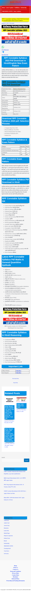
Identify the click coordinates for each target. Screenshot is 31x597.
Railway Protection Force (19, 89)
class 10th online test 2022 (20, 405)
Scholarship (23, 7)
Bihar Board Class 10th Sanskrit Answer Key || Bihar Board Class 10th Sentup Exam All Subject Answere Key (9, 435)
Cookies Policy (15, 575)
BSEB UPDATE (15, 2)
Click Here (18, 371)
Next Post (15, 382)
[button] (15, 49)
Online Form (7, 538)
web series (6, 553)
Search (3, 457)
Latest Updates (10, 7)
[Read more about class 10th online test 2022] (22, 399)
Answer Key (7, 443)
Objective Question (8, 535)
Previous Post (15, 378)
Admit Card (6, 523)
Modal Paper (7, 533)
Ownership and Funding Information (15, 581)
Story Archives (17, 11)
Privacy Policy (15, 573)
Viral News (6, 551)
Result (5, 541)
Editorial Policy (15, 579)
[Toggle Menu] (16, 7)
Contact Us (15, 569)
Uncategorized (7, 548)
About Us (15, 567)
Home (3, 7)
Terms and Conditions (15, 571)
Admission (6, 520)
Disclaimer (15, 577)
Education (6, 421)
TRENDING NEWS (7, 11)
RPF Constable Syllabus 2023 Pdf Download (13, 83)
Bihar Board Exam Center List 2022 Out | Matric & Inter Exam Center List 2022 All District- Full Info (9, 412)
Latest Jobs (6, 530)
